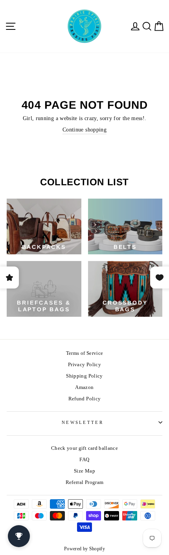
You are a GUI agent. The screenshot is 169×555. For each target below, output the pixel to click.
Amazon (84, 387)
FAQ (84, 459)
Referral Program (85, 482)
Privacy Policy (84, 364)
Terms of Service (84, 353)
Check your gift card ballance (84, 448)
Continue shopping (84, 130)
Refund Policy (84, 399)
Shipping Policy (84, 376)
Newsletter (82, 422)
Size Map (84, 471)
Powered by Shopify (84, 548)
